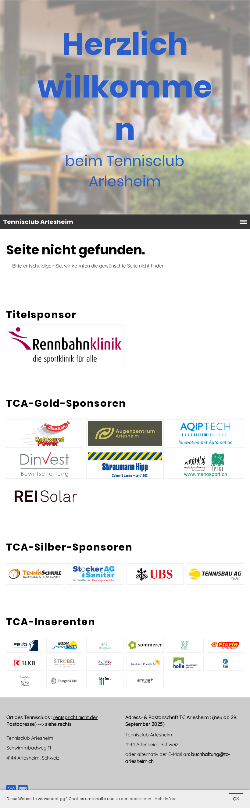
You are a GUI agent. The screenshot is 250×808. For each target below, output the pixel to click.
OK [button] (236, 799)
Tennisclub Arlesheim (38, 222)
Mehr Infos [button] (165, 798)
